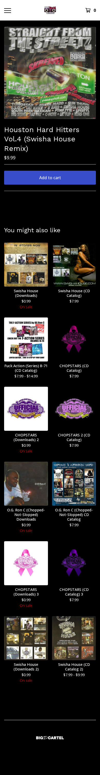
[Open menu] (7, 10)
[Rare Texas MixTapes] (50, 10)
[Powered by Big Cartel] (50, 738)
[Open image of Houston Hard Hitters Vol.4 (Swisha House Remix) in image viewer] (50, 73)
